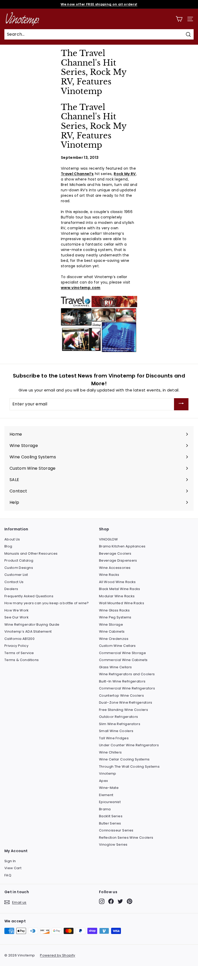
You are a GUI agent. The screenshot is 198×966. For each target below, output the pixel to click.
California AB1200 (19, 638)
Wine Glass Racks (114, 610)
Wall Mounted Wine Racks (121, 603)
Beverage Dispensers (118, 560)
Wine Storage (111, 624)
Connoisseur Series (116, 830)
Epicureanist (110, 801)
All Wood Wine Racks (117, 581)
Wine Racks (109, 574)
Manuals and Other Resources (30, 553)
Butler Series (110, 823)
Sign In (10, 861)
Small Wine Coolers (116, 730)
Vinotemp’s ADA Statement (28, 631)
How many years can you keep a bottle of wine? (46, 603)
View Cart (12, 868)
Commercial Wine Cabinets (123, 659)
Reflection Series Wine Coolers (126, 837)
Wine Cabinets (112, 631)
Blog (8, 546)
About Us (12, 539)
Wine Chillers (110, 752)
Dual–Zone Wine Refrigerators (125, 702)
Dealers (11, 588)
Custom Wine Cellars (117, 645)
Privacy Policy (16, 645)
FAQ (7, 875)
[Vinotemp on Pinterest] (129, 901)
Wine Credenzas (113, 638)
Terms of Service (19, 652)
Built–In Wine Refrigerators (122, 681)
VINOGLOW (108, 539)
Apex (103, 780)
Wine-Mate (109, 787)
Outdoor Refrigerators (118, 716)
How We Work (16, 610)
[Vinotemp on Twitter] (120, 901)
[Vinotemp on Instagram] (101, 901)
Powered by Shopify (57, 955)
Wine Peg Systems (115, 617)
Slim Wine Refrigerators (119, 723)
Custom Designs (18, 567)
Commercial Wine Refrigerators (127, 688)
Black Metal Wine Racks (119, 588)
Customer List (16, 574)
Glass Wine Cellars (115, 667)
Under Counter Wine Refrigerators (129, 745)
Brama (105, 809)
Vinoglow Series (113, 844)
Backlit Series (110, 816)
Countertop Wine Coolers (121, 695)
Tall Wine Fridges (114, 738)
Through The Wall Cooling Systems (129, 766)
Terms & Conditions (21, 659)
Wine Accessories (115, 567)
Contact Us (14, 581)
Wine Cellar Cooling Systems (124, 759)
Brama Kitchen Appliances (122, 546)
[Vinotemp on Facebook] (111, 901)
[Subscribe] (181, 404)
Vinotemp (107, 773)
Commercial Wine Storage (122, 652)
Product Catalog (18, 560)
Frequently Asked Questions (28, 596)
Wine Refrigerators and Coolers (127, 674)
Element (106, 794)
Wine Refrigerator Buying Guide (32, 624)
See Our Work (16, 617)
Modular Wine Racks (117, 596)
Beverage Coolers (115, 553)
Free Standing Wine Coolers (123, 709)
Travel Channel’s (77, 173)
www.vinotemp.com (81, 287)
